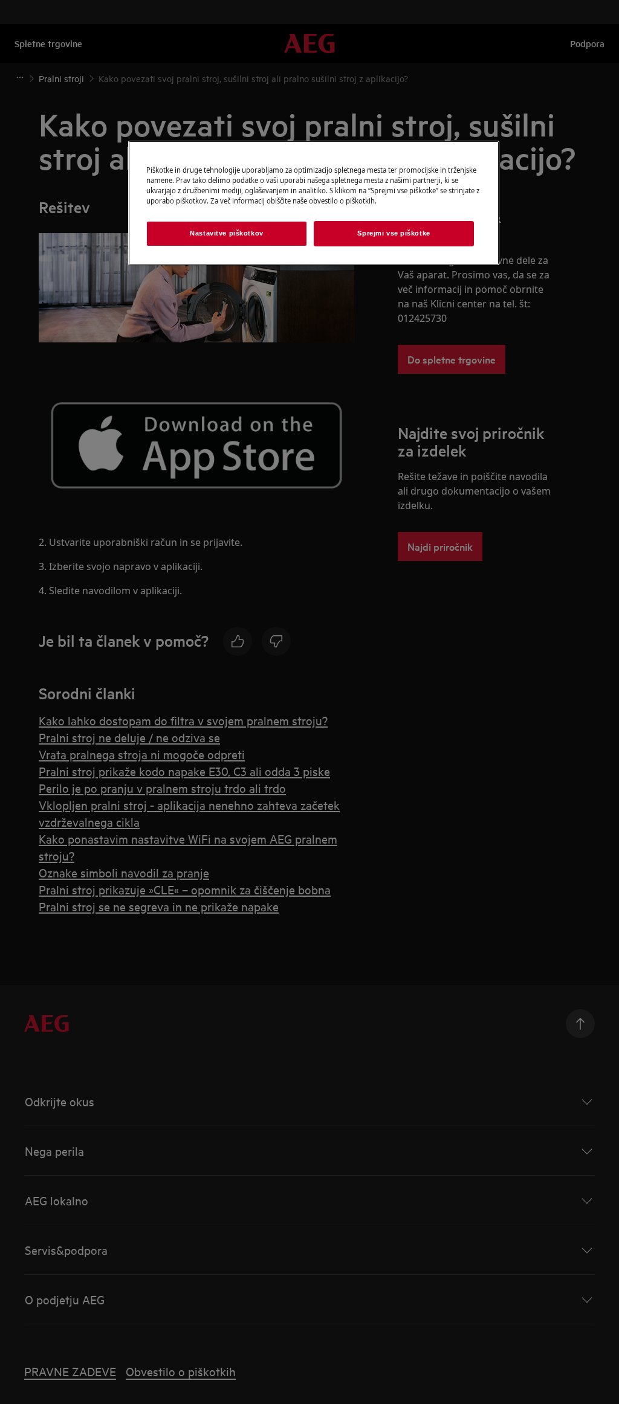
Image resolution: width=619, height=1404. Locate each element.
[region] (313, 203)
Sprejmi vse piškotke (393, 233)
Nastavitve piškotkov (226, 233)
